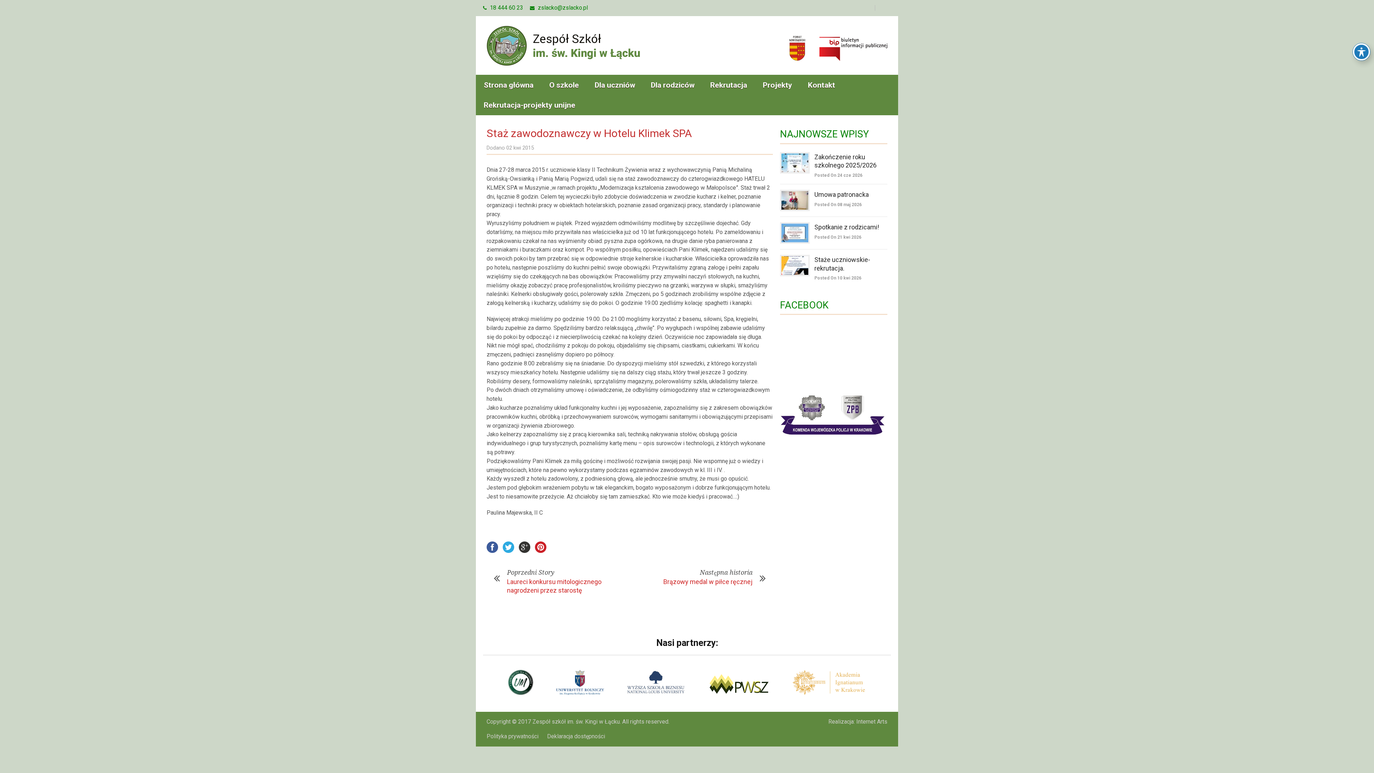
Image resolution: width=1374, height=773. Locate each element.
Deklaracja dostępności (576, 736)
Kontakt (821, 85)
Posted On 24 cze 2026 (838, 175)
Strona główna (508, 85)
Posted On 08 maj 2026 (838, 204)
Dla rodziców (673, 85)
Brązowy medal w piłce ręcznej (707, 581)
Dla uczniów (615, 85)
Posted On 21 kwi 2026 (837, 237)
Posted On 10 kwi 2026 (837, 278)
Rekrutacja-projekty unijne (529, 105)
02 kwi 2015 (520, 148)
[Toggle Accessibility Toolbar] (1361, 51)
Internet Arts (871, 721)
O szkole (564, 85)
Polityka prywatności (513, 736)
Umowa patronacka (841, 194)
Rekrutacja (728, 85)
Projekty (777, 85)
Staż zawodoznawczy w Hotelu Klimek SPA (589, 133)
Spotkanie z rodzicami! (846, 227)
